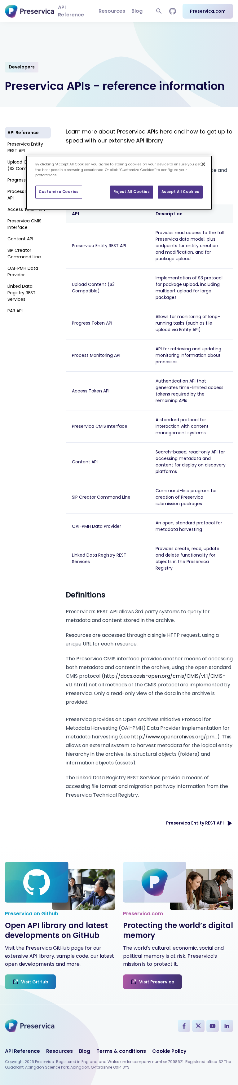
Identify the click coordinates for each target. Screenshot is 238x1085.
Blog (137, 11)
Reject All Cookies (131, 191)
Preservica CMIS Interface (24, 224)
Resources (112, 11)
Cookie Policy (169, 1051)
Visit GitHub (34, 982)
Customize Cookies (59, 191)
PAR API (15, 311)
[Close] (203, 164)
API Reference (71, 11)
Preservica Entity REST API (25, 147)
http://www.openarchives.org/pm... (174, 736)
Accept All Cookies (180, 191)
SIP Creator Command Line (24, 253)
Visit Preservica (156, 982)
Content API (20, 239)
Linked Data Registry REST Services (21, 292)
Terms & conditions (121, 1051)
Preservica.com (208, 11)
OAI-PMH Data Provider (22, 271)
